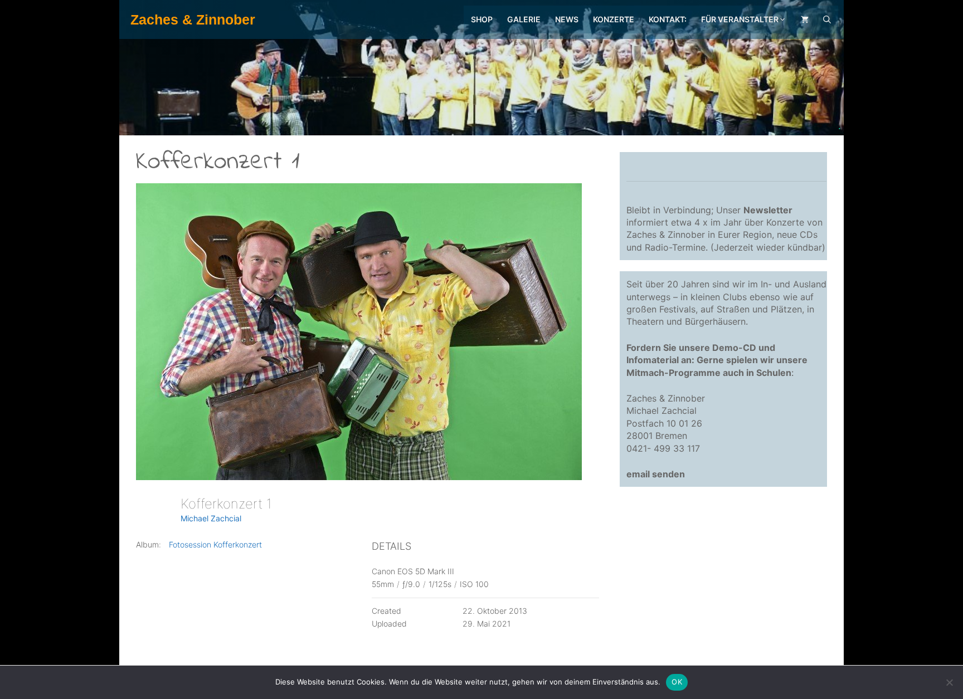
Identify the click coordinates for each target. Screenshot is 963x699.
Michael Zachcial (211, 518)
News (566, 19)
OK (677, 681)
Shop (482, 19)
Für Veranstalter (740, 19)
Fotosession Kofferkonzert (215, 544)
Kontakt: (668, 19)
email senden (655, 474)
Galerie (524, 19)
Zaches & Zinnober (192, 19)
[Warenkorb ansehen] (805, 19)
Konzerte (613, 19)
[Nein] (949, 682)
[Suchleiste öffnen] (827, 19)
